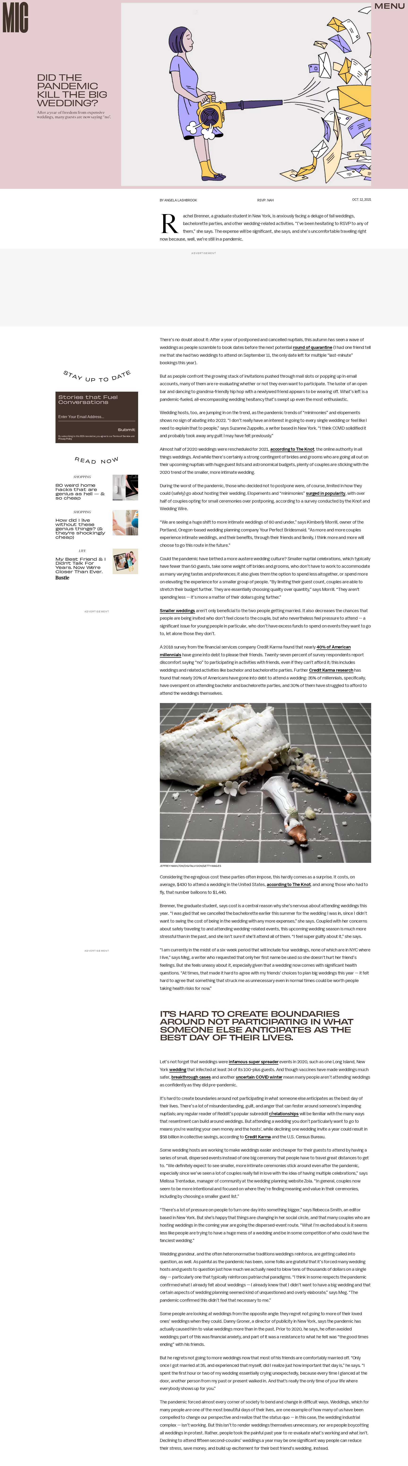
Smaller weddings (177, 610)
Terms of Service (121, 436)
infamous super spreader (253, 1061)
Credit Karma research (331, 670)
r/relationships (284, 1113)
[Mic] (15, 17)
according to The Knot (292, 449)
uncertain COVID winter (259, 1077)
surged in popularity (325, 493)
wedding (177, 1069)
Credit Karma (258, 1137)
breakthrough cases (191, 1077)
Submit (126, 429)
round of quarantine (312, 347)
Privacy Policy (65, 439)
